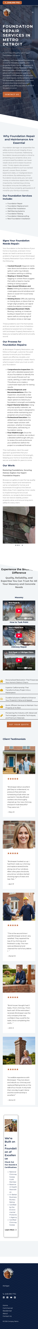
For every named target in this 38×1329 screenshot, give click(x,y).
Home (5, 1305)
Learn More (9, 1230)
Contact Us (7, 1316)
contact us (12, 94)
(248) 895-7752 (10, 1294)
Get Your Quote (19, 724)
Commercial (8, 1308)
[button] (15, 545)
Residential (7, 1311)
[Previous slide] (5, 527)
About (5, 1313)
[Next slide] (33, 527)
